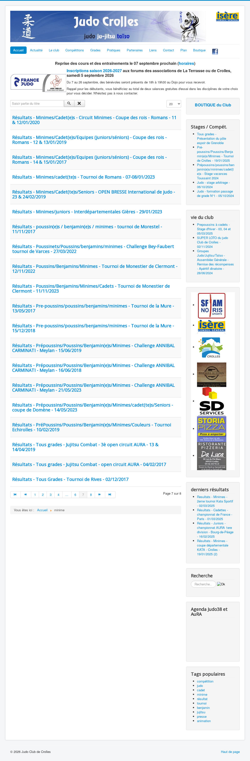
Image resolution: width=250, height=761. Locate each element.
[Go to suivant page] (100, 494)
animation (204, 720)
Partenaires (135, 50)
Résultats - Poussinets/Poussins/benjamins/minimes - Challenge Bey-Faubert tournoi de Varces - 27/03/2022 (93, 248)
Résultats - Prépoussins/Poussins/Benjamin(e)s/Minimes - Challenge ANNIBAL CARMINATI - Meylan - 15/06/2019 (93, 347)
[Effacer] (79, 103)
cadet (201, 690)
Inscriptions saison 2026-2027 (94, 70)
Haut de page (230, 751)
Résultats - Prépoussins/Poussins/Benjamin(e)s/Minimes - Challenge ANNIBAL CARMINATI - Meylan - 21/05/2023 (93, 387)
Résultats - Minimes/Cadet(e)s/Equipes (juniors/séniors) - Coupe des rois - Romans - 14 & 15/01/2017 (89, 159)
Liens (153, 50)
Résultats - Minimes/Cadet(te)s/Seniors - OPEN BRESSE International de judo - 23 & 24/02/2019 (93, 194)
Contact (168, 50)
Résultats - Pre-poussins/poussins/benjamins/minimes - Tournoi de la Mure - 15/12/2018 (93, 328)
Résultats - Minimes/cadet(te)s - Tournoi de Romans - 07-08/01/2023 (83, 177)
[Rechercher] (69, 103)
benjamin (203, 707)
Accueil (18, 50)
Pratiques (113, 50)
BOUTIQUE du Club (213, 105)
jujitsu (201, 712)
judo (200, 685)
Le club (54, 50)
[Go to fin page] (110, 494)
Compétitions (74, 50)
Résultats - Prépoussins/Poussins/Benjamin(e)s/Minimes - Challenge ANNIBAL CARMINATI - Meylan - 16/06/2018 (93, 367)
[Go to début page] (15, 494)
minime (202, 694)
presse (202, 716)
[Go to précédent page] (26, 494)
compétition (205, 681)
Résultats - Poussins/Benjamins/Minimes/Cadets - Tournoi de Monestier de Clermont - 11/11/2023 (91, 288)
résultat (202, 698)
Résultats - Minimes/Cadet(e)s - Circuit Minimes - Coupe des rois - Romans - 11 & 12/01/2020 (94, 119)
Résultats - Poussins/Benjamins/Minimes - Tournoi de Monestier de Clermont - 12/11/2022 (94, 268)
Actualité (36, 50)
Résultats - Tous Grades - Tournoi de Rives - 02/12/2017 (70, 479)
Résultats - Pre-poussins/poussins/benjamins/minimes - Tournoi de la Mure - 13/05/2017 (93, 308)
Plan (183, 50)
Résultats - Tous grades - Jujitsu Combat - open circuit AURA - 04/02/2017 (89, 464)
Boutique (199, 50)
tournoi (202, 703)
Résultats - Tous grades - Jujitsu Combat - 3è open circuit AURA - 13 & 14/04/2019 (85, 447)
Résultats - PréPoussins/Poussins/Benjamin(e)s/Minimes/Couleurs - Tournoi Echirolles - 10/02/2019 (91, 427)
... (66, 494)
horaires (186, 63)
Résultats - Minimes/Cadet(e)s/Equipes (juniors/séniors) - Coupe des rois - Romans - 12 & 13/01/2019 (89, 139)
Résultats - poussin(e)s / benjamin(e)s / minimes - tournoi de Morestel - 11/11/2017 (87, 229)
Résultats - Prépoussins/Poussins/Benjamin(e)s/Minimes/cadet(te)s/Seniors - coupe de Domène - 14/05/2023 (92, 407)
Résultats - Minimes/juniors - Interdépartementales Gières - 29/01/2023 (87, 212)
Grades (95, 50)
